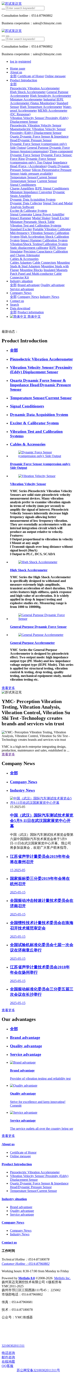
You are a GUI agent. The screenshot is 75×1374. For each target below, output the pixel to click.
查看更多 (8, 688)
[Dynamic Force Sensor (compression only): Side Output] (41, 456)
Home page (17, 68)
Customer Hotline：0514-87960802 (26, 1263)
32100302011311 (13, 1345)
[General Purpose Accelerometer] (40, 635)
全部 (13, 76)
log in (14, 61)
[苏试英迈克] (37, 4)
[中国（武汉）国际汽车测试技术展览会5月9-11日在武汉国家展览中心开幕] (41, 802)
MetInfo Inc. (62, 1278)
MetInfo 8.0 (26, 1278)
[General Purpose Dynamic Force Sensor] (41, 618)
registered (24, 61)
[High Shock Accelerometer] (37, 562)
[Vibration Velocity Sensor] (36, 476)
